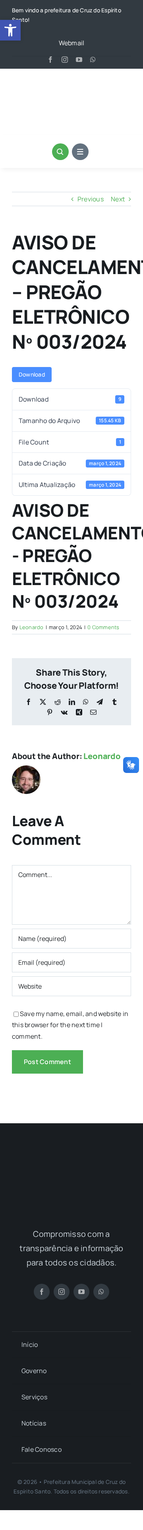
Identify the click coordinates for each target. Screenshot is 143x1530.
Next (118, 199)
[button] (10, 30)
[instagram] (65, 59)
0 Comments (103, 627)
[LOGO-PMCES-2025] (71, 79)
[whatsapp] (93, 59)
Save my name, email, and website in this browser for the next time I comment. (70, 1025)
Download (32, 374)
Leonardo (31, 627)
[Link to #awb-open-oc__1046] (60, 151)
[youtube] (79, 59)
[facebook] (50, 59)
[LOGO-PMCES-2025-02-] (71, 1158)
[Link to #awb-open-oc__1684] (80, 151)
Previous (90, 199)
